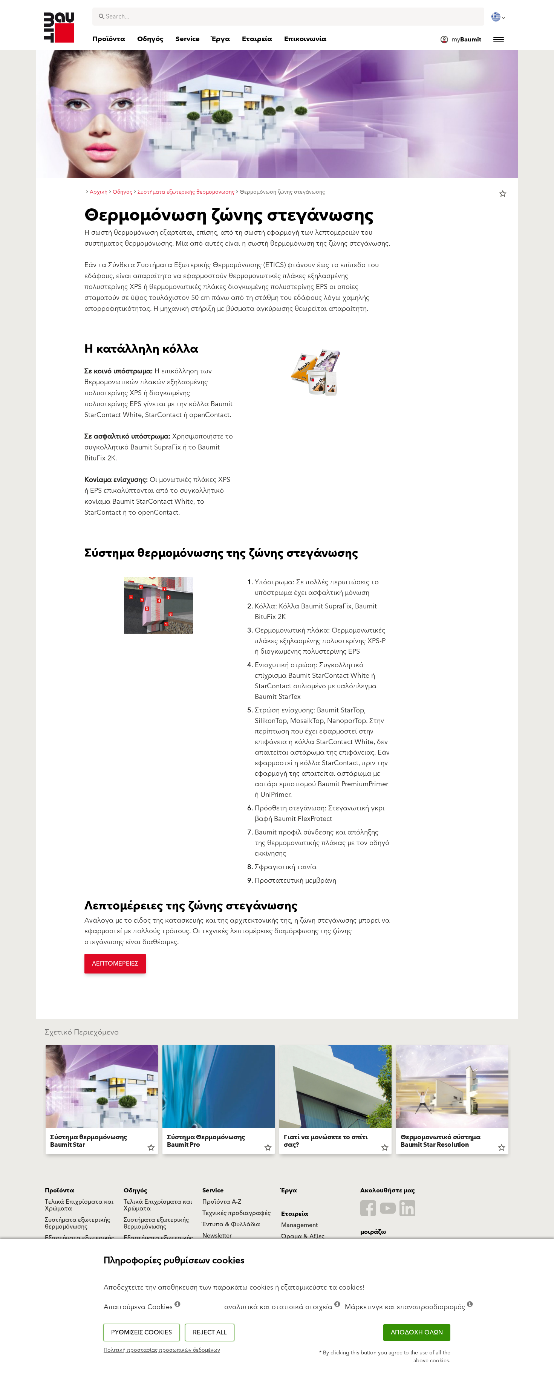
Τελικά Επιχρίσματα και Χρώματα (79, 1205)
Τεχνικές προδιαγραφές (236, 1213)
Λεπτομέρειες (115, 963)
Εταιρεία (294, 1214)
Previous (42, 1101)
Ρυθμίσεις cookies (141, 1332)
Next (511, 1101)
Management (299, 1225)
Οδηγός (135, 1190)
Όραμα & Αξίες (302, 1236)
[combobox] (288, 17)
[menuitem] (499, 17)
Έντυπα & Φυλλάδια (231, 1224)
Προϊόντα (59, 1190)
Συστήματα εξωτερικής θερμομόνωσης (77, 1223)
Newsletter (217, 1235)
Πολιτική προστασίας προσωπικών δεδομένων (162, 1350)
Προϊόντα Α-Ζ (221, 1202)
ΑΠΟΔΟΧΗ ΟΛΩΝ (417, 1332)
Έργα (289, 1190)
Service (213, 1190)
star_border (502, 193)
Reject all (209, 1332)
